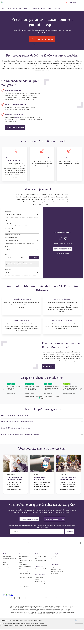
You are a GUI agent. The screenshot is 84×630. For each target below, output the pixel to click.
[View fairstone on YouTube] (12, 595)
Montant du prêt (9, 228)
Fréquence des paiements (11, 237)
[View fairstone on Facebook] (4, 595)
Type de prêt (8, 211)
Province (7, 246)
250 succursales (59, 324)
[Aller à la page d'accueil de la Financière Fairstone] (5, 2)
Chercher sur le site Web (42, 527)
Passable (10, 257)
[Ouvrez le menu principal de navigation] (81, 2)
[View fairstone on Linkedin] (9, 595)
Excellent (34, 257)
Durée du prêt (8, 269)
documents (17, 117)
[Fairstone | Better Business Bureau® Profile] (79, 621)
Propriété (7, 220)
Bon (22, 257)
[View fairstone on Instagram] (7, 595)
